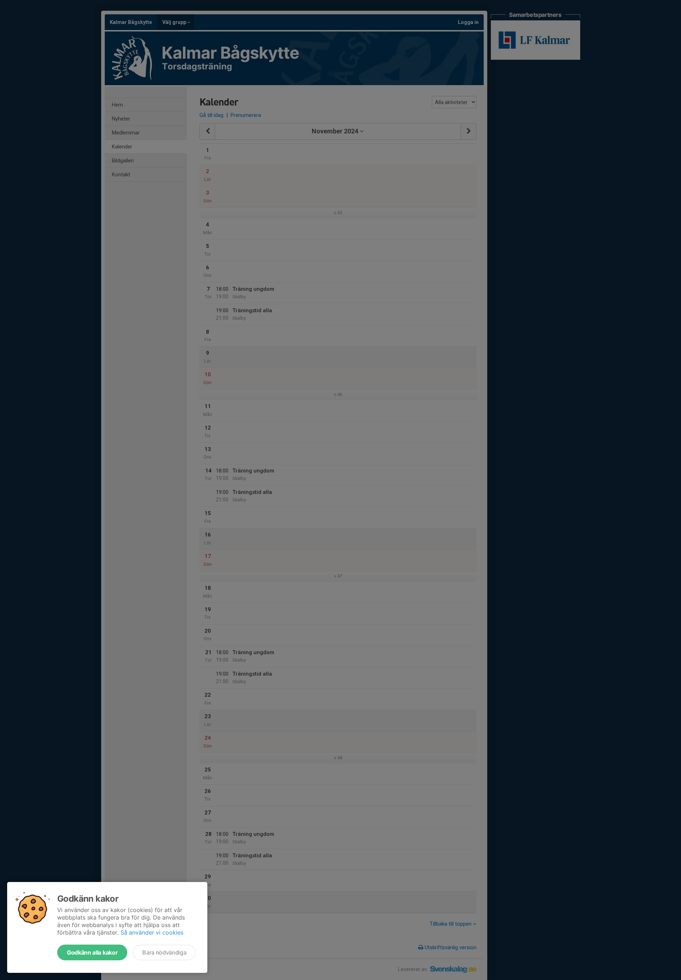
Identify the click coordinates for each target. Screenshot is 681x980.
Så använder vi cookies (151, 932)
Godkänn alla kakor (92, 952)
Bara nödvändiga (164, 952)
